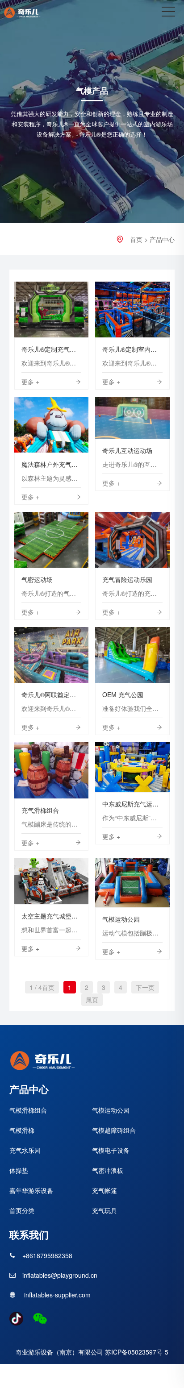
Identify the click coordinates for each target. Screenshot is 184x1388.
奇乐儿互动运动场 (132, 417)
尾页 (92, 999)
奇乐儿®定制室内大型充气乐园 (132, 309)
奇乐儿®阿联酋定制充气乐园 (51, 655)
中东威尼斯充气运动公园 (132, 767)
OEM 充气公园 (132, 655)
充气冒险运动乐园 (132, 540)
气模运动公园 (132, 882)
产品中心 (162, 239)
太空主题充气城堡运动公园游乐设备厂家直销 (51, 881)
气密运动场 (51, 540)
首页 (136, 239)
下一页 (145, 987)
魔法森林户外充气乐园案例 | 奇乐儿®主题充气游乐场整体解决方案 (51, 425)
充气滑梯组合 (51, 770)
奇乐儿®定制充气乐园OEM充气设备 (51, 309)
